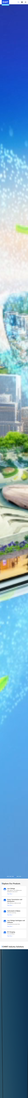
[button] (8, 876)
